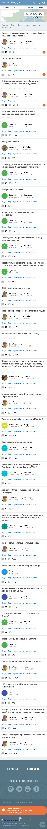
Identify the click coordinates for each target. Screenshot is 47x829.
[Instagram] (11, 789)
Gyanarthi (12, 124)
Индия (13, 25)
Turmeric (27, 525)
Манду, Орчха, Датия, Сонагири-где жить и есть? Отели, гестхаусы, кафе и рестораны (23, 710)
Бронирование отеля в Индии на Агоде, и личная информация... (22, 589)
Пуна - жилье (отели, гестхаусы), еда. (20, 543)
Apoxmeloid (27, 402)
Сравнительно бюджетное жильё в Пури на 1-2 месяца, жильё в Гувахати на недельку (23, 264)
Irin (25, 344)
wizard (26, 293)
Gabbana (12, 447)
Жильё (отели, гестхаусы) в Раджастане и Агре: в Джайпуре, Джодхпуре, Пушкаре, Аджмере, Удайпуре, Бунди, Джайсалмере (23, 363)
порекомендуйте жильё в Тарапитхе (20, 639)
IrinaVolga (28, 94)
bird (10, 692)
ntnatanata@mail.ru (13, 811)
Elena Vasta (13, 41)
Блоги (23, 7)
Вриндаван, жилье (10, 142)
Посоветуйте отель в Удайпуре (17, 442)
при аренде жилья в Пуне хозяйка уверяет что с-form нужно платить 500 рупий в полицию (22, 517)
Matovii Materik (14, 377)
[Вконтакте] (19, 789)
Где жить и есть (31, 48)
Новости (15, 7)
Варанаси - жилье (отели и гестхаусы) (20, 333)
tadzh (26, 667)
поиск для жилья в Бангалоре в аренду (21, 565)
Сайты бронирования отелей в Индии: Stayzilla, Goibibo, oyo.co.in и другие (20, 82)
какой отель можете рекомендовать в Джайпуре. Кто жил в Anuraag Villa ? (21, 466)
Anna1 (11, 571)
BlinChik (24, 811)
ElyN (10, 596)
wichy (26, 425)
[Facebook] (36, 789)
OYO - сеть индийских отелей (16, 288)
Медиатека (40, 7)
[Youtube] (28, 789)
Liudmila (12, 525)
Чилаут (31, 7)
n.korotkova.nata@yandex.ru (16, 813)
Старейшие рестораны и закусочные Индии (23, 311)
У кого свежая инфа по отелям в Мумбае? (22, 419)
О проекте (13, 769)
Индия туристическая (27, 25)
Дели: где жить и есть (13, 58)
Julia (25, 743)
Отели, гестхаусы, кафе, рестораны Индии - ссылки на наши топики (23, 34)
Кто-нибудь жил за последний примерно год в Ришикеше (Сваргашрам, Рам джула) (23, 165)
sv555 (30, 811)
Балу (25, 220)
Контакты (33, 769)
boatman (27, 621)
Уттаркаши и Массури (12, 189)
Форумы (6, 7)
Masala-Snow (14, 425)
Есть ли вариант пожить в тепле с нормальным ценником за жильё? (18, 112)
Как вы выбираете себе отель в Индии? (21, 661)
